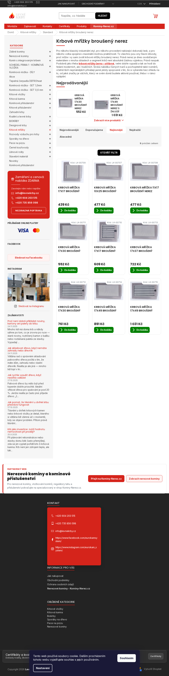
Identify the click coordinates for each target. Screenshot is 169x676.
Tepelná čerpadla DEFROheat (25, 80)
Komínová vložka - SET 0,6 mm (26, 89)
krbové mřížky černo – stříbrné (96, 63)
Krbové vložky (17, 94)
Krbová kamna (17, 98)
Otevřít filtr (109, 152)
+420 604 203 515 (26, 197)
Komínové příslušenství (21, 103)
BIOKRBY (14, 121)
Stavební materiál (18, 156)
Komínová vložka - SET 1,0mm (25, 85)
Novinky (13, 160)
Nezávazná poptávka (28, 210)
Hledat (102, 15)
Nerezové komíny (19, 56)
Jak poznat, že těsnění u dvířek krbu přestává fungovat (28, 403)
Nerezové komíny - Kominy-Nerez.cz (68, 588)
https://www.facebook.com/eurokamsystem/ (76, 539)
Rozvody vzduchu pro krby (24, 134)
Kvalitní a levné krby (20, 116)
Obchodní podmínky (93, 3)
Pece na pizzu (17, 143)
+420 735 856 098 (26, 202)
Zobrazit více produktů (107, 120)
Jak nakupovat (66, 3)
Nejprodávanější (69, 130)
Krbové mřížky (17, 129)
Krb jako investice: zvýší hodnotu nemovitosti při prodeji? (26, 430)
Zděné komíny (17, 51)
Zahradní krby (16, 112)
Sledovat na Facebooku (28, 257)
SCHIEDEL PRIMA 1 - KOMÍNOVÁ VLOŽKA (26, 66)
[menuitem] (12, 26)
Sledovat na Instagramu (31, 306)
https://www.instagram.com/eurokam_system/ (76, 549)
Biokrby (51, 616)
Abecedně (66, 136)
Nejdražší (135, 130)
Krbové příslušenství (20, 107)
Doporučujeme (94, 130)
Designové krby (18, 125)
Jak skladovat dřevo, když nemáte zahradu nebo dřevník (27, 349)
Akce (12, 76)
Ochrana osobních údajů (60, 584)
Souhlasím (126, 658)
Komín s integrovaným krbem (25, 60)
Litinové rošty (16, 152)
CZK (140, 3)
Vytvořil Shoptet (152, 669)
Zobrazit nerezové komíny (144, 478)
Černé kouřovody (19, 147)
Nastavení (43, 668)
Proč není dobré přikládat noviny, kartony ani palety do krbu (26, 322)
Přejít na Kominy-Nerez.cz (106, 478)
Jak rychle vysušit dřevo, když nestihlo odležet (24, 376)
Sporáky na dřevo (19, 138)
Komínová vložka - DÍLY (22, 72)
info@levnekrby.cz (27, 193)
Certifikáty (155, 656)
